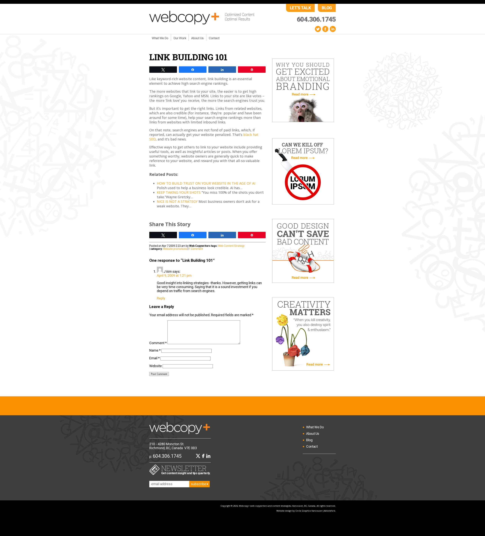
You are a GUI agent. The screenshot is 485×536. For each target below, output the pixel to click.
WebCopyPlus (201, 17)
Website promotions (175, 248)
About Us (197, 38)
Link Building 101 (188, 57)
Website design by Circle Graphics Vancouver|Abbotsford (305, 510)
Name (155, 350)
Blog (327, 7)
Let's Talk (300, 7)
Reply (161, 298)
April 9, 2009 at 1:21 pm (174, 275)
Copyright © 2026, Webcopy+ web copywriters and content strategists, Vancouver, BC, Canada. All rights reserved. (278, 505)
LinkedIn (333, 29)
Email (154, 358)
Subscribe (199, 484)
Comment (158, 343)
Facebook (325, 29)
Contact (214, 38)
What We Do (160, 38)
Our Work (180, 38)
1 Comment (196, 248)
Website (155, 366)
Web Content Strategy (231, 245)
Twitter (318, 29)
